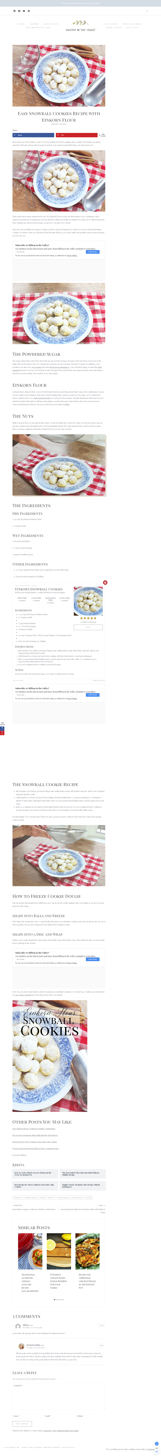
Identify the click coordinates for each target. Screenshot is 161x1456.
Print (88, 627)
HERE (97, 3)
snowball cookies (76, 1197)
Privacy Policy (132, 27)
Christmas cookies (29, 1197)
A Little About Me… (110, 24)
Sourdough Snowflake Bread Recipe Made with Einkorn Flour (83, 1209)
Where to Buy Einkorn (32, 1447)
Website (80, 1416)
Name (16, 1416)
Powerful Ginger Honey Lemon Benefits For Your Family (58, 1281)
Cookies (42, 1197)
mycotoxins (36, 367)
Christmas (17, 1197)
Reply (102, 1325)
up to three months (23, 995)
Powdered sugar (62, 1197)
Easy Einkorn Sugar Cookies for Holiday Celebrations (33, 1128)
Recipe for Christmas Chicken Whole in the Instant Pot (87, 1281)
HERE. (67, 404)
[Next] (97, 1265)
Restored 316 (153, 1449)
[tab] (54, 1299)
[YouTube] (24, 11)
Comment (18, 1385)
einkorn (51, 1197)
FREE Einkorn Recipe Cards (38, 27)
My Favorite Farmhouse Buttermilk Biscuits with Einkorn (35, 1135)
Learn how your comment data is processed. (61, 1430)
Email (48, 1416)
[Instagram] (19, 11)
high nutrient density (42, 398)
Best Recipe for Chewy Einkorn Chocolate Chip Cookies (34, 1142)
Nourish (63, 124)
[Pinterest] (29, 11)
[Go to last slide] (20, 1265)
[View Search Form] (147, 11)
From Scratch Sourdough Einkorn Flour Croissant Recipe (35, 1148)
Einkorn (54, 124)
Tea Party (88, 1197)
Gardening (34, 24)
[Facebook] (14, 11)
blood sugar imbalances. (59, 367)
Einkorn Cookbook (114, 27)
